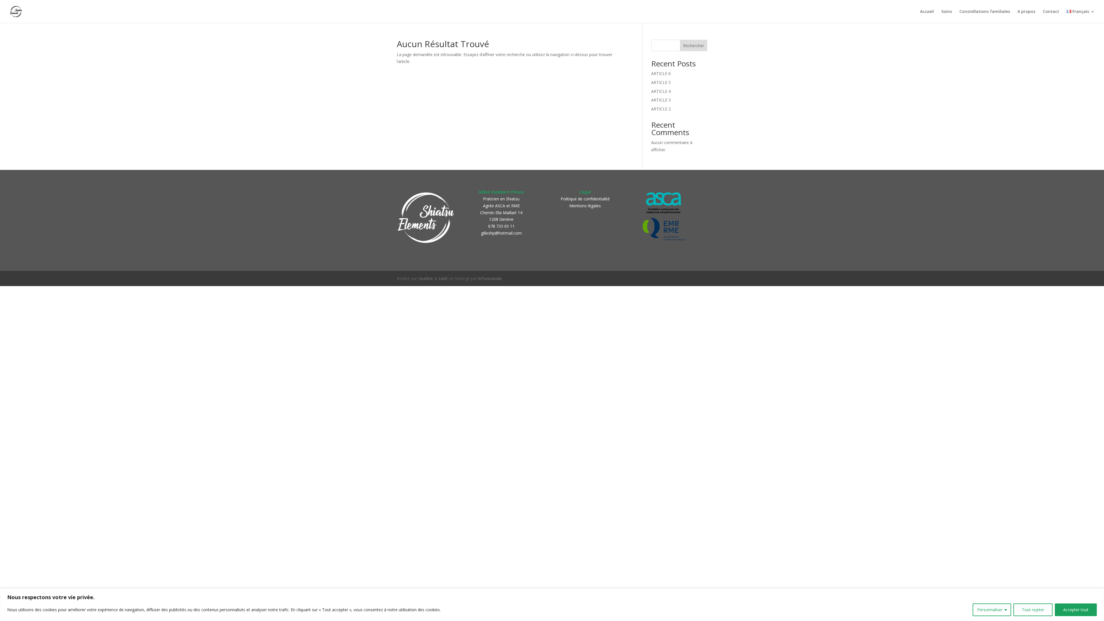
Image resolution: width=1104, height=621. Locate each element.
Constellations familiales (984, 11)
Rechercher (693, 45)
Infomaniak (490, 278)
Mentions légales (585, 205)
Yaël (442, 278)
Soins (946, 11)
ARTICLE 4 (661, 91)
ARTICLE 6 (661, 73)
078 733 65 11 (501, 226)
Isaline (426, 278)
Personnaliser (990, 609)
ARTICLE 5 (661, 82)
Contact (1051, 11)
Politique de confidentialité (585, 199)
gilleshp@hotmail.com (501, 233)
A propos (1026, 11)
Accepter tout (1075, 609)
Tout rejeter (1033, 609)
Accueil (927, 11)
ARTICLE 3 (661, 100)
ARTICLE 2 (661, 109)
